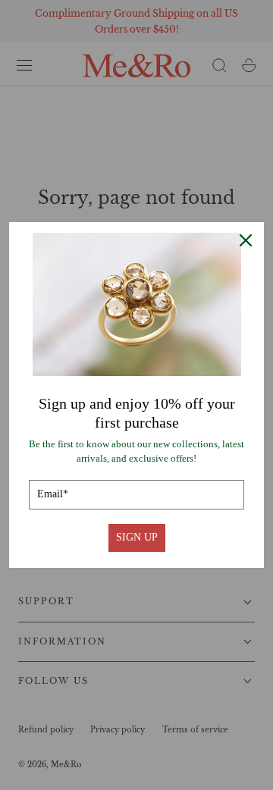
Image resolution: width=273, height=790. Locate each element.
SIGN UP (137, 537)
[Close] (246, 240)
